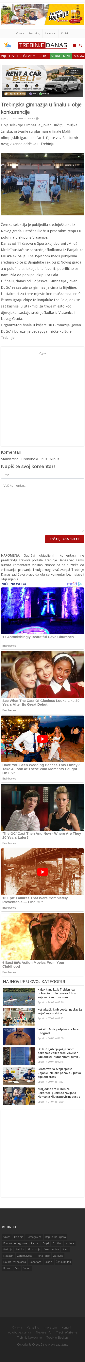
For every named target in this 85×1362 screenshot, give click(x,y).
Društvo (25, 56)
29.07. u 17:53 (55, 1081)
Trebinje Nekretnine (29, 1337)
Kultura (69, 1243)
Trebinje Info (44, 1332)
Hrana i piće (43, 1255)
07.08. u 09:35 (55, 1018)
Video (27, 1268)
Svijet (46, 1243)
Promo (7, 1268)
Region (35, 1243)
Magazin (8, 1255)
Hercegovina (34, 1236)
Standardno (10, 459)
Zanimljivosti (24, 1255)
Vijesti (6, 56)
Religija (7, 1249)
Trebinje (18, 1236)
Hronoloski (29, 459)
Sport (43, 56)
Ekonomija (34, 1249)
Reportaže (35, 1261)
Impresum (50, 33)
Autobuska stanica (19, 1332)
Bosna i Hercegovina (15, 1243)
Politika (20, 1249)
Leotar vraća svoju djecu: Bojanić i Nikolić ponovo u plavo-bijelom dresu (60, 1072)
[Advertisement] (42, 398)
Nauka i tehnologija (14, 1261)
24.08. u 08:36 (55, 1002)
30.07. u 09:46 (55, 1061)
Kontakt (65, 33)
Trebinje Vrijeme (66, 1332)
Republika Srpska (55, 1236)
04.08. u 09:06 (55, 1038)
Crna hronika (51, 1249)
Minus (54, 459)
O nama (20, 33)
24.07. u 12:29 (55, 1101)
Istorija (48, 1261)
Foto (17, 1268)
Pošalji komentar (65, 539)
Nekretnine (61, 56)
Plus (44, 459)
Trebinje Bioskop (57, 1337)
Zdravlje (58, 1255)
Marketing (34, 33)
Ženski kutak (63, 1261)
